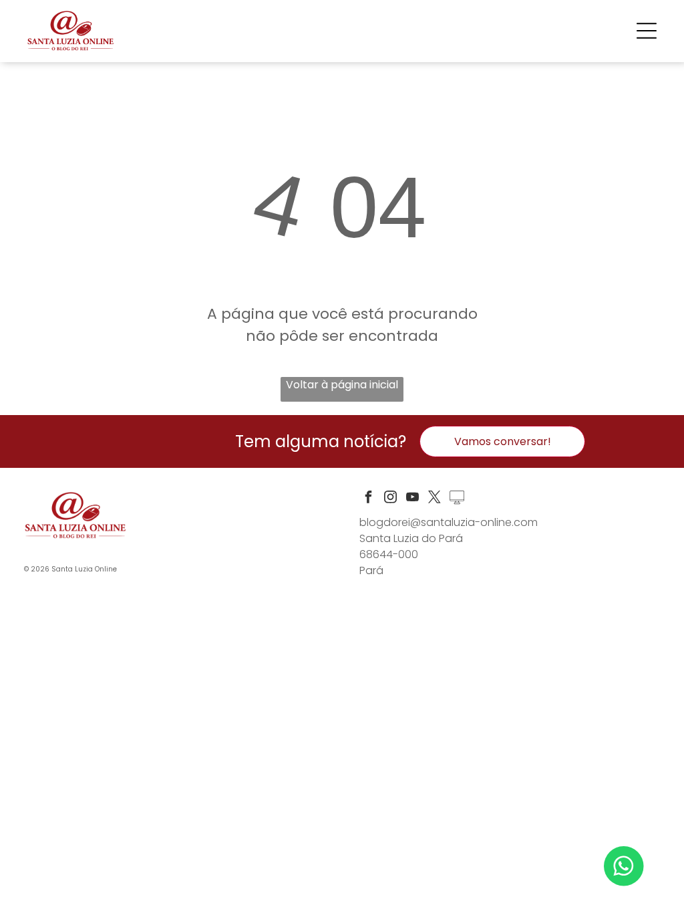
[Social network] (457, 499)
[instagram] (390, 499)
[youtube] (412, 499)
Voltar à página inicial (342, 384)
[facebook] (368, 499)
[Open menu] (647, 31)
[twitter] (434, 499)
